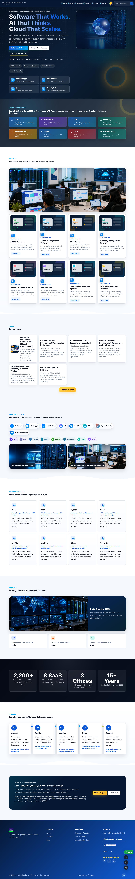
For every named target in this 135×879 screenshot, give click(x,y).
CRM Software (76, 242)
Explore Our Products (39, 48)
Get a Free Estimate (18, 48)
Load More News (67, 390)
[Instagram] (126, 867)
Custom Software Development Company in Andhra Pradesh (110, 343)
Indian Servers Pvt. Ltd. (85, 875)
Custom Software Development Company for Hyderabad (52, 343)
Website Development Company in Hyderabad (80, 342)
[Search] (131, 3)
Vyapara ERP (46, 287)
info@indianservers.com (112, 839)
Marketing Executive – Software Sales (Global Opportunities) (27, 341)
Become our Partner (19, 53)
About (49, 833)
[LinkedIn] (126, 862)
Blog (48, 840)
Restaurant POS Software (22, 287)
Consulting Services (82, 840)
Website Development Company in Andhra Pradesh (20, 368)
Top (123, 875)
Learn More (15, 253)
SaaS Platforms (80, 837)
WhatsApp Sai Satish (111, 857)
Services (50, 837)
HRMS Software (18, 242)
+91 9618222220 (109, 845)
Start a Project (99, 793)
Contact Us (114, 793)
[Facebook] (126, 857)
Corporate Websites (82, 833)
